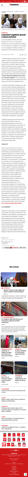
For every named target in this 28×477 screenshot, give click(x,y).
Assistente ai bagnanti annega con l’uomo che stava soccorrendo (6, 353)
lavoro (6, 241)
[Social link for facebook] (20, 1)
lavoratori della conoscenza (5, 243)
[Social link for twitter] (18, 1)
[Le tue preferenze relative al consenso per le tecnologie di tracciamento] (25, 474)
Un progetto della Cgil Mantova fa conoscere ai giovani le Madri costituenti (12, 320)
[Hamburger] (2, 5)
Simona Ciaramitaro (4, 384)
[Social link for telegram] (26, 1)
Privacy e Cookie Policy (14, 474)
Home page (3, 11)
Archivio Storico (10, 11)
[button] (20, 54)
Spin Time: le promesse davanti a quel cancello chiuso (6, 379)
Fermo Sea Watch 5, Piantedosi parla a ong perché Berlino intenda (12, 419)
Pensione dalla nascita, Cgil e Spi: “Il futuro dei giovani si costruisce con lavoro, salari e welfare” (13, 409)
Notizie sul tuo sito (14, 471)
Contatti (3, 1)
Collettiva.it (14, 453)
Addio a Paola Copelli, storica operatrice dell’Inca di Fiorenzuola (13, 400)
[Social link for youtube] (24, 1)
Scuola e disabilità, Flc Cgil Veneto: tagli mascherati (20, 352)
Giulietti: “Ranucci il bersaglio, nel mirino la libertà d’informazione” (14, 291)
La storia (14, 472)
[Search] (15, 1)
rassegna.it (16, 11)
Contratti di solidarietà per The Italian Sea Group (20, 378)
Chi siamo (14, 466)
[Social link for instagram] (22, 1)
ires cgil (11, 241)
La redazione (8, 1)
